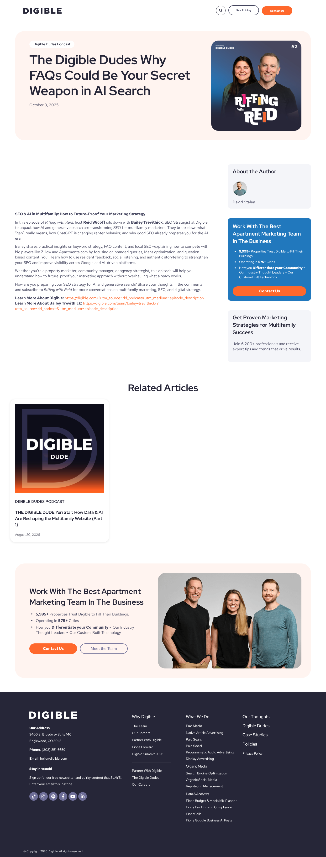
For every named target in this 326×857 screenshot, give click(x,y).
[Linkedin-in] (82, 796)
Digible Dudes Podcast (51, 44)
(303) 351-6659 (53, 749)
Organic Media (196, 766)
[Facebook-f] (63, 796)
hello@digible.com (53, 758)
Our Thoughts (255, 716)
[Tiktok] (33, 796)
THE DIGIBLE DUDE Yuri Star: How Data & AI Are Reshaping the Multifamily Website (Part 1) (59, 518)
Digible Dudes (255, 725)
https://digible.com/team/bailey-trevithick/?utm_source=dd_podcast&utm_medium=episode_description (86, 306)
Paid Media (194, 726)
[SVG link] (42, 11)
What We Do (198, 716)
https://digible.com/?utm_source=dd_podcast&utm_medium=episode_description (134, 297)
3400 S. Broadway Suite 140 (50, 734)
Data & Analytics (197, 794)
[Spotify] (53, 796)
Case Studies (255, 734)
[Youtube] (72, 796)
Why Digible (143, 716)
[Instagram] (43, 796)
